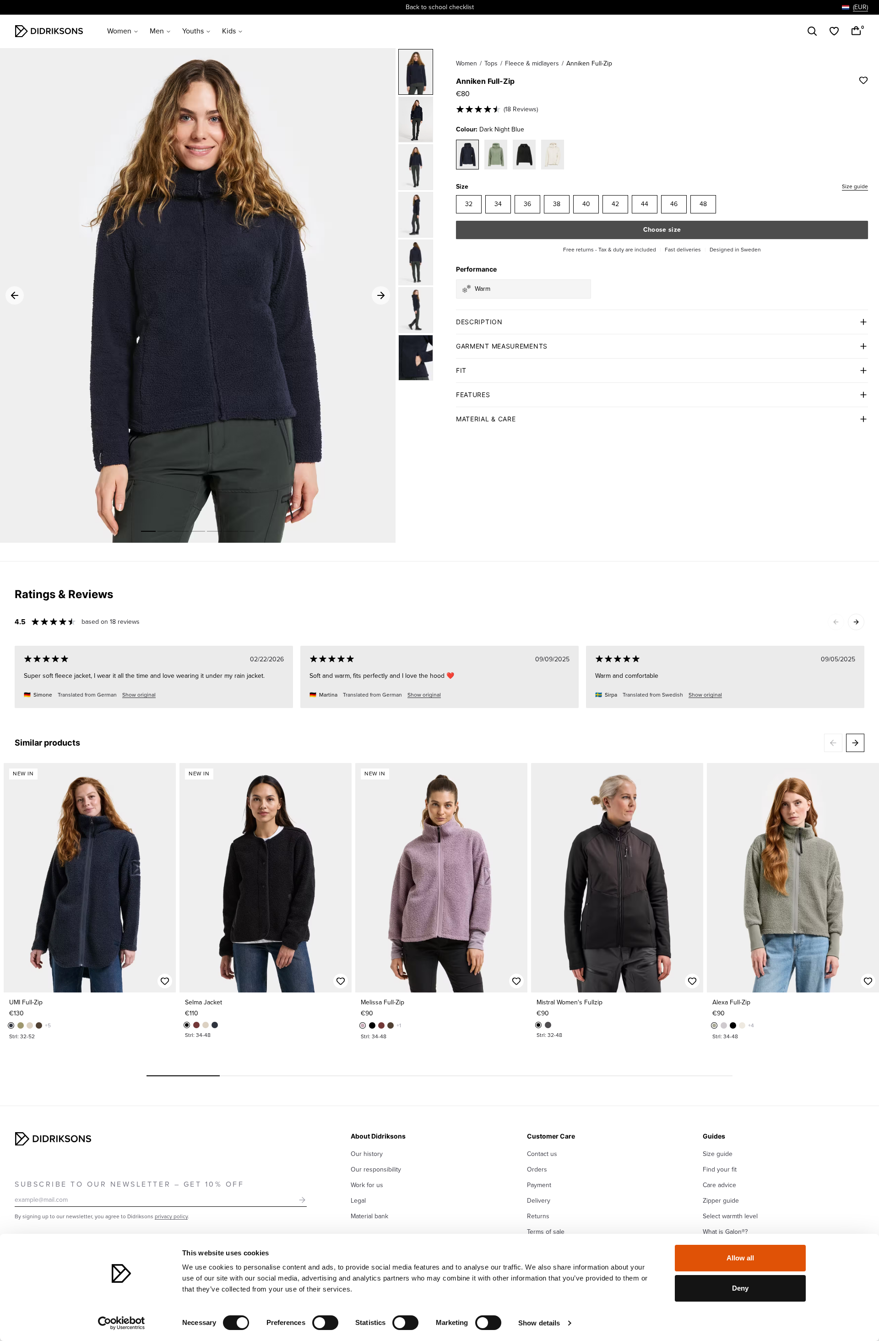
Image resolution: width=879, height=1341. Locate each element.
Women (119, 31)
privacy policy (171, 1216)
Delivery (538, 1201)
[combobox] (855, 7)
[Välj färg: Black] (524, 154)
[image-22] (415, 167)
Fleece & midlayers (532, 63)
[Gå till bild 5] (214, 531)
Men (157, 31)
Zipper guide (721, 1201)
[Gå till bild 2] (164, 531)
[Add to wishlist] (863, 80)
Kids (229, 31)
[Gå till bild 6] (230, 531)
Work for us (367, 1185)
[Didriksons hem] (49, 31)
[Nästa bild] (164, 878)
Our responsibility (376, 1169)
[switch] (325, 1322)
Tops (491, 63)
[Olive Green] (20, 1025)
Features (473, 394)
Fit (461, 370)
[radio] (469, 204)
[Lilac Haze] (362, 1025)
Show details (539, 1323)
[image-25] (415, 310)
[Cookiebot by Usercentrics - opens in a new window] (121, 1323)
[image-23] (415, 215)
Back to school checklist (440, 7)
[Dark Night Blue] (415, 119)
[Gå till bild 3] (181, 531)
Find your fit (720, 1169)
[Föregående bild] (14, 878)
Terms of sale (545, 1232)
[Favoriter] (834, 31)
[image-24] (415, 262)
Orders (537, 1169)
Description (479, 322)
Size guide (855, 186)
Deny (740, 1288)
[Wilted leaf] (714, 1025)
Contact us (542, 1154)
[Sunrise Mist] (724, 1025)
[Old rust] (196, 1025)
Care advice (719, 1185)
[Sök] (812, 31)
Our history (367, 1154)
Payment (539, 1185)
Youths (193, 31)
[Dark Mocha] (39, 1025)
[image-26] (415, 358)
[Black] (187, 1025)
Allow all (740, 1258)
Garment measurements (502, 346)
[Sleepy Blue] (11, 1025)
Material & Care (486, 419)
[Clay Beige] (30, 1025)
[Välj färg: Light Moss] (495, 154)
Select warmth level (730, 1216)
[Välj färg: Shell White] (552, 154)
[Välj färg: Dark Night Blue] (467, 154)
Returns (538, 1216)
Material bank (369, 1216)
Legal (358, 1201)
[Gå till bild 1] (148, 531)
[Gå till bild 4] (197, 531)
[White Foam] (742, 1025)
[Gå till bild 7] (247, 531)
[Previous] (836, 622)
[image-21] (415, 72)
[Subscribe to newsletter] (302, 1200)
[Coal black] (548, 1025)
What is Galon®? (725, 1232)
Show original (139, 695)
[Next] (856, 622)
